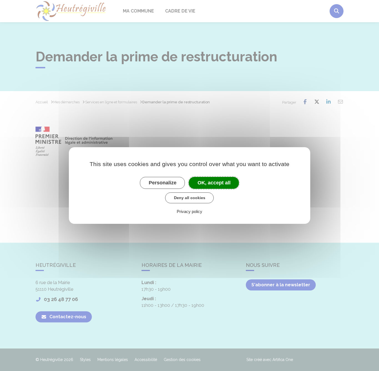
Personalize (162, 183)
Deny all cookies (189, 197)
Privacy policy (189, 211)
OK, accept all (214, 183)
